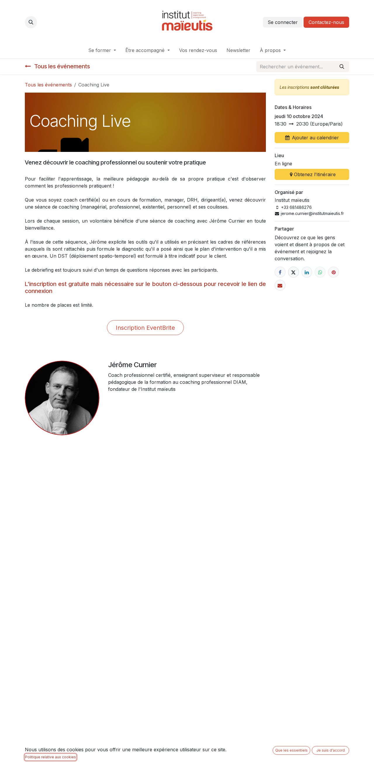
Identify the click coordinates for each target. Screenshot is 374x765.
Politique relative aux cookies (50, 757)
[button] (31, 22)
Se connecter (283, 22)
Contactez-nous (326, 22)
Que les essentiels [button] (291, 750)
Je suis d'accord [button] (330, 750)
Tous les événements (48, 85)
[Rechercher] (342, 66)
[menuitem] (102, 50)
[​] (280, 272)
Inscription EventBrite (145, 327)
